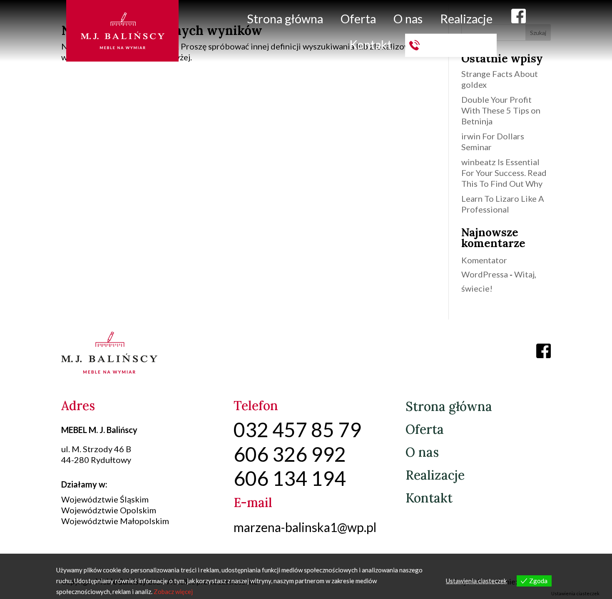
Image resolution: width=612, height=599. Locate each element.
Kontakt (370, 44)
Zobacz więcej (173, 591)
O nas (408, 19)
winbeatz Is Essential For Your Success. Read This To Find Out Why (504, 172)
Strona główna (285, 19)
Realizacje (466, 19)
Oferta (358, 19)
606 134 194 (458, 44)
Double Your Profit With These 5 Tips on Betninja (500, 110)
